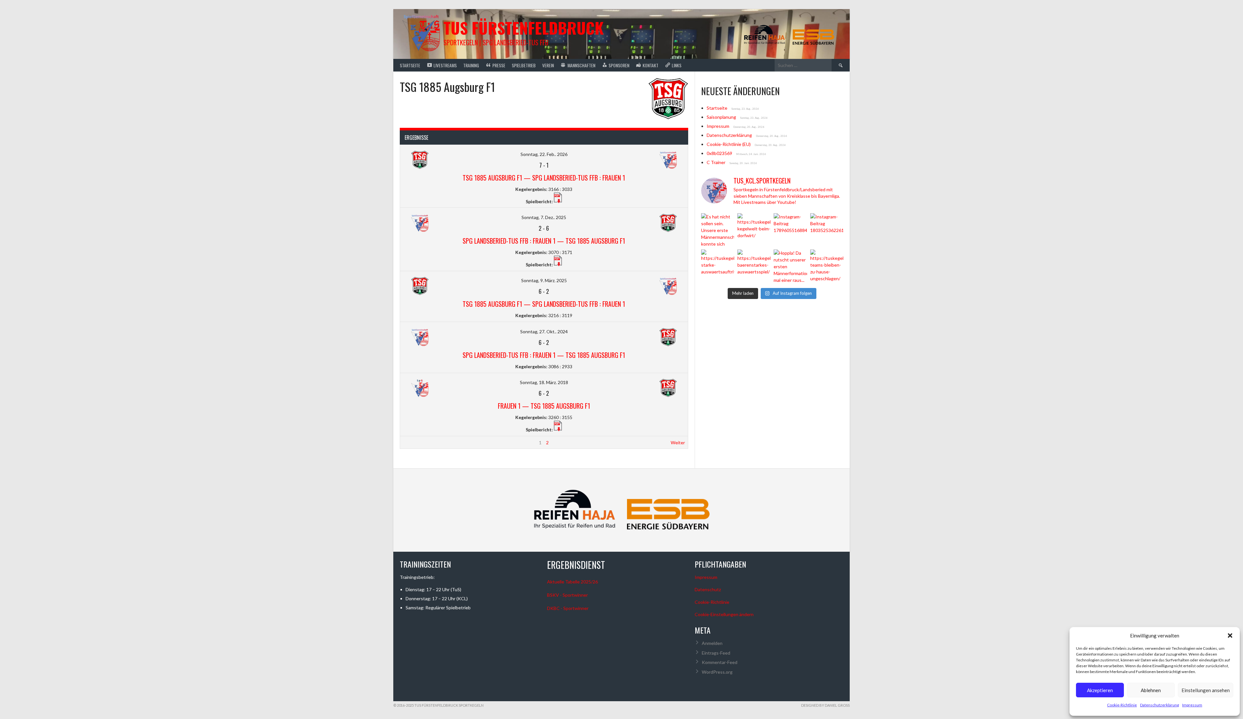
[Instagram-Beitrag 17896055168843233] (790, 229)
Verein (548, 65)
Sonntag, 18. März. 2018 (544, 382)
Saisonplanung (721, 117)
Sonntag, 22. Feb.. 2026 (544, 154)
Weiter (678, 442)
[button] (1230, 635)
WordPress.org (717, 672)
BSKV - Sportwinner (567, 595)
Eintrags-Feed (716, 653)
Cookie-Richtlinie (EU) (729, 144)
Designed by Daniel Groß (825, 705)
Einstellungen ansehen (1205, 690)
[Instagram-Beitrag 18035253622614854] (826, 229)
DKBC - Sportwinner (567, 608)
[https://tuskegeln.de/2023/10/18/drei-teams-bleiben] (826, 265)
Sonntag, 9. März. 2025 (544, 280)
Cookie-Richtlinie (1122, 704)
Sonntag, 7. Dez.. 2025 (543, 217)
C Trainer (716, 162)
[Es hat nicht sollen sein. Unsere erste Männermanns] (717, 229)
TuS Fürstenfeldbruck (523, 27)
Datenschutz (708, 589)
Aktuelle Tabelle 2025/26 (572, 581)
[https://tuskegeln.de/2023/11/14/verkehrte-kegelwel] (753, 229)
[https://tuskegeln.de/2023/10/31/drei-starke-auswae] (717, 265)
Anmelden (712, 643)
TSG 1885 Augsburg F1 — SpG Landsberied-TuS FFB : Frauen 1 (544, 178)
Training (471, 65)
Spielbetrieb (524, 65)
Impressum (1192, 704)
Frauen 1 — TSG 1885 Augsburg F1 (544, 406)
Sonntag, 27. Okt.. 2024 (544, 331)
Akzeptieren (1100, 690)
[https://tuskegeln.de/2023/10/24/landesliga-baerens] (753, 265)
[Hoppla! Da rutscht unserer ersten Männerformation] (790, 265)
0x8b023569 (719, 153)
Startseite (410, 65)
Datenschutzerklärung (1159, 704)
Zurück (410, 442)
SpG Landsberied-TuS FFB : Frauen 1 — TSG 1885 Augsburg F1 (544, 241)
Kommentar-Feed (719, 662)
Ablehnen (1151, 690)
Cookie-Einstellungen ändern (724, 614)
